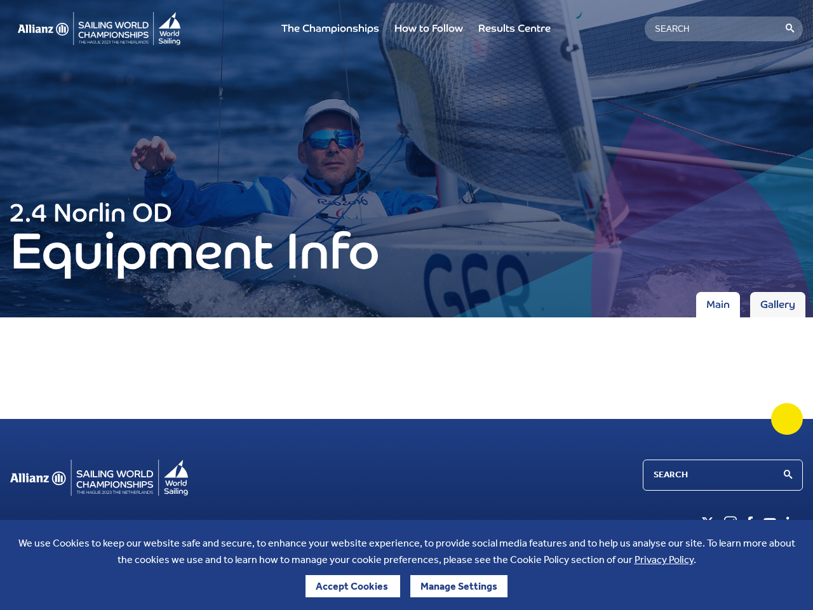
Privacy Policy (664, 560)
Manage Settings (458, 586)
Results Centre (514, 28)
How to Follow (428, 28)
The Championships (330, 28)
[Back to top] (787, 419)
